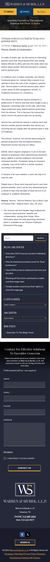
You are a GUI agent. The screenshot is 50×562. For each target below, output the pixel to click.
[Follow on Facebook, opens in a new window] (22, 534)
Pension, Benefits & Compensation (16, 49)
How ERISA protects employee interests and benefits (26, 272)
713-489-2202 (29, 516)
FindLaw (36, 558)
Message (8, 420)
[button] (47, 545)
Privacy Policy (30, 554)
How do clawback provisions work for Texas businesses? (25, 263)
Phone (7, 406)
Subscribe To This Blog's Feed (20, 332)
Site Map (19, 554)
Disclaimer (8, 452)
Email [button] (26, 11)
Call (43, 11)
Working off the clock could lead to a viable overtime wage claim (25, 280)
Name (6, 379)
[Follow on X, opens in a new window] (27, 534)
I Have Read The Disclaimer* (21, 458)
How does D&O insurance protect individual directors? (25, 255)
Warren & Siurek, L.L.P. (23, 46)
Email (7, 392)
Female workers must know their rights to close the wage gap (24, 288)
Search (40, 238)
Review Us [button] (25, 542)
